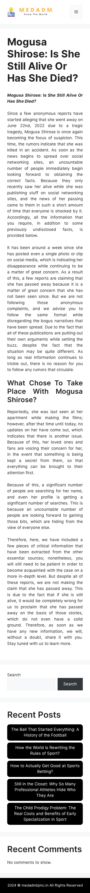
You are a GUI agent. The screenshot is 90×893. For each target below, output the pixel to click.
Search (14, 674)
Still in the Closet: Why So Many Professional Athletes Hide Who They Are (45, 790)
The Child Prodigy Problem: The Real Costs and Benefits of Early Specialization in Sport (45, 813)
